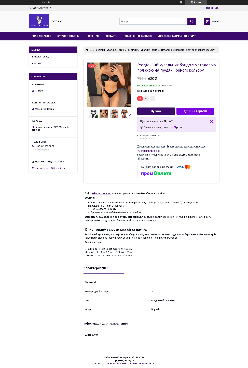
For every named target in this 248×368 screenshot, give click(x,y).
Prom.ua (140, 357)
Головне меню (41, 36)
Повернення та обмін (137, 36)
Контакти (111, 36)
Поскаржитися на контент (115, 363)
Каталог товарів (68, 36)
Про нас (93, 36)
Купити (156, 111)
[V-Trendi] (39, 27)
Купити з (189, 111)
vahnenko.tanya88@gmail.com (50, 168)
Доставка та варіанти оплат (177, 36)
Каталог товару (40, 56)
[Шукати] (191, 21)
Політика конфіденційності (141, 363)
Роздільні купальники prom (109, 50)
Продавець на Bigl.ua (124, 360)
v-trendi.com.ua (101, 193)
